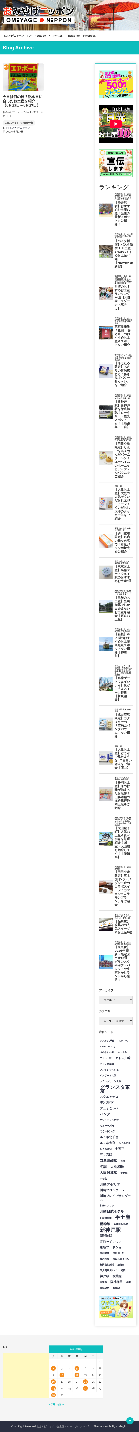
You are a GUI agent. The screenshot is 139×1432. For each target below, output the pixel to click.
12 (77, 1375)
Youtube (40, 35)
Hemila (107, 1426)
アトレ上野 (106, 1058)
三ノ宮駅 (106, 1155)
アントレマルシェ (109, 1069)
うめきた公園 (107, 1052)
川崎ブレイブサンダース (115, 1198)
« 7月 (52, 1404)
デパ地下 (107, 1102)
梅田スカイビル (121, 1258)
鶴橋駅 (116, 1287)
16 (53, 1381)
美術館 (103, 1282)
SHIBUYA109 (107, 1046)
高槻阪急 (104, 1287)
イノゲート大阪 (108, 1075)
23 (53, 1388)
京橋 (123, 1160)
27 (85, 1388)
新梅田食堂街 (121, 1224)
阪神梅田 (116, 1282)
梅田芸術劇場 (107, 1264)
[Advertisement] (30, 1375)
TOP (29, 35)
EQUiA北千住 (107, 1040)
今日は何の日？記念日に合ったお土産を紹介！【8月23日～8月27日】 (23, 100)
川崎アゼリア (110, 1184)
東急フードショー (112, 1247)
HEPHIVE (123, 1040)
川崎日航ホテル (112, 1211)
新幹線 (105, 1224)
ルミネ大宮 (107, 1143)
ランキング (107, 1131)
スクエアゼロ (109, 1096)
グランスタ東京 (115, 1089)
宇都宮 (103, 1178)
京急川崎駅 (108, 1160)
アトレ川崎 (122, 1058)
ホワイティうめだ (109, 1119)
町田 (123, 1270)
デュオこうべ (109, 1108)
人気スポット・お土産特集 (19, 122)
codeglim (122, 1426)
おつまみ (122, 1052)
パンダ (105, 1114)
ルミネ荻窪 (106, 1149)
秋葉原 (117, 1276)
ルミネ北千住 (109, 1137)
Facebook (89, 35)
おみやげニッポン (14, 35)
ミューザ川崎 (107, 1125)
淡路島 (121, 1264)
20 (85, 1381)
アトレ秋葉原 (107, 1063)
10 (61, 1375)
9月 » (60, 1404)
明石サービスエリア (110, 1241)
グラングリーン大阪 (110, 1081)
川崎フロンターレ (112, 1190)
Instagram (74, 35)
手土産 (122, 1217)
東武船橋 (104, 1253)
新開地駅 (106, 1235)
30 (53, 1395)
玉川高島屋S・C (108, 1270)
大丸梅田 (117, 1166)
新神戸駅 (110, 1230)
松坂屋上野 (119, 1253)
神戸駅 (104, 1276)
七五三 (119, 1149)
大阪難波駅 (108, 1172)
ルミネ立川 (124, 1143)
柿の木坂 (104, 1258)
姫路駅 (124, 1172)
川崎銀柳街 (106, 1218)
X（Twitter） (57, 35)
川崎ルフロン (107, 1205)
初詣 (103, 1167)
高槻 (128, 1282)
